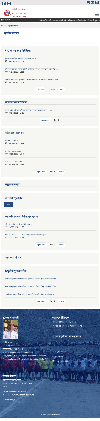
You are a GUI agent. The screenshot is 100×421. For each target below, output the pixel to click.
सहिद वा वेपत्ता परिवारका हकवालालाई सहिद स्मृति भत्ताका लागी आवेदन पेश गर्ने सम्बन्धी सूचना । (65, 20)
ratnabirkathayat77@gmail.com (20, 352)
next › (62, 89)
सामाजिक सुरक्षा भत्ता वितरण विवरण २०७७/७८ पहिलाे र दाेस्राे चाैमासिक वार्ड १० (30, 286)
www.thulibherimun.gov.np (23, 395)
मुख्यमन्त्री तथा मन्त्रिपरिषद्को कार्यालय (68, 326)
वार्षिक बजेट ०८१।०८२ (12, 141)
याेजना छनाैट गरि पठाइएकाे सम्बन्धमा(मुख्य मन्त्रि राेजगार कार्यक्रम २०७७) (28, 110)
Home (3, 26)
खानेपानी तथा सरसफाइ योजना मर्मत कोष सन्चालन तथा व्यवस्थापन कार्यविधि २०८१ (31, 80)
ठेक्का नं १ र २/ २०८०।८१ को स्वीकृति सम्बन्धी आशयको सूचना (25, 235)
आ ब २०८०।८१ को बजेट (13, 162)
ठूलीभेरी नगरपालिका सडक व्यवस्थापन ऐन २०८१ (20, 58)
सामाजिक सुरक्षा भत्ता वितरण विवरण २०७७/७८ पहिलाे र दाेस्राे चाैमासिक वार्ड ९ (30, 294)
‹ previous (41, 89)
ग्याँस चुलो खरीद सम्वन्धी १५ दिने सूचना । (18, 224)
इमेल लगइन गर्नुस (9, 399)
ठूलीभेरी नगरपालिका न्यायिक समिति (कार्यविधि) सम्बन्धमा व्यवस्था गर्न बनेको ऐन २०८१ (32, 69)
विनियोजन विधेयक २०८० (13, 151)
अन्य (8, 205)
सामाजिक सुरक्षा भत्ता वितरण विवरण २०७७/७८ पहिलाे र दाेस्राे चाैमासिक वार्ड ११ (30, 279)
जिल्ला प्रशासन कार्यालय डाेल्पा (65, 322)
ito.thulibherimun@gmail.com (15, 391)
